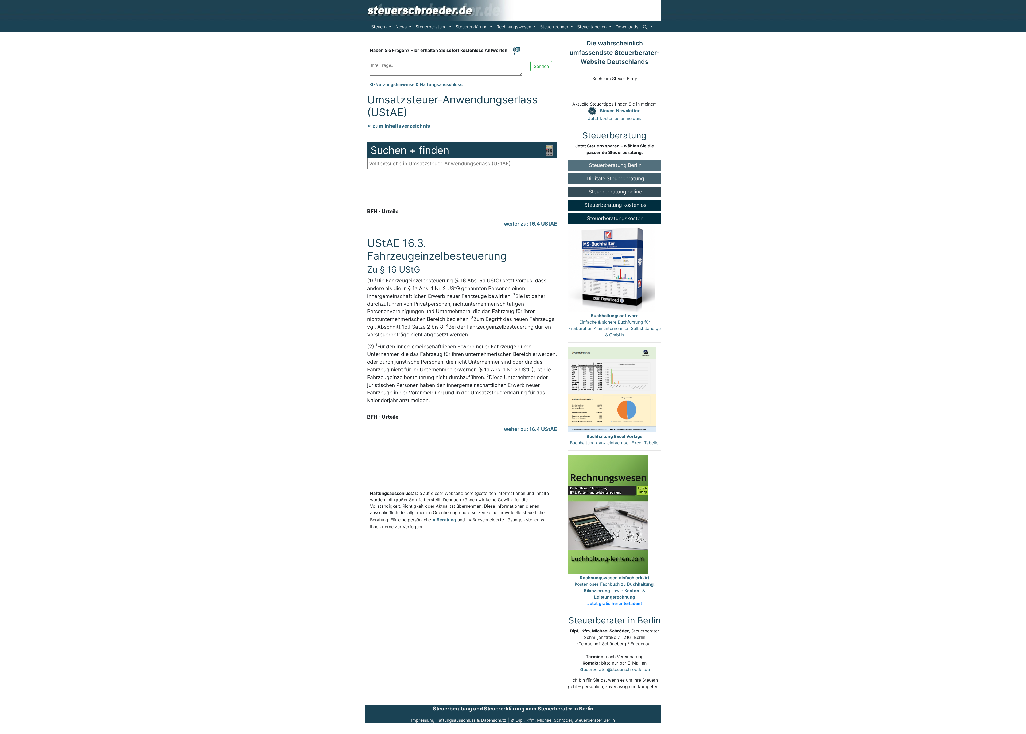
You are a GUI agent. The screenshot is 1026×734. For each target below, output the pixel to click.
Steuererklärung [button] (472, 26)
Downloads (627, 26)
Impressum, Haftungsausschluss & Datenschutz (458, 720)
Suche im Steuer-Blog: (614, 78)
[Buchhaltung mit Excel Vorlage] (612, 389)
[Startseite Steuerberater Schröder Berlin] (444, 10)
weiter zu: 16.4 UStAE (530, 223)
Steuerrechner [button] (555, 26)
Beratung (446, 519)
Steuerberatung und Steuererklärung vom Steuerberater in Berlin (513, 708)
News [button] (401, 26)
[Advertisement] (462, 185)
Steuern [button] (379, 26)
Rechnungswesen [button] (514, 26)
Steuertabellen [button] (592, 26)
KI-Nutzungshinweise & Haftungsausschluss (416, 84)
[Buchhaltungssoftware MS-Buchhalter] (611, 267)
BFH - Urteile (382, 211)
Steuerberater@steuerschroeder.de (614, 669)
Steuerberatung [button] (431, 26)
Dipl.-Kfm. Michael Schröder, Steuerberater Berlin (565, 720)
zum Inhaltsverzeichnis (401, 126)
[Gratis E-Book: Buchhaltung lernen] (608, 514)
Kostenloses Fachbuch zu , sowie (615, 590)
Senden (541, 66)
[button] (647, 27)
